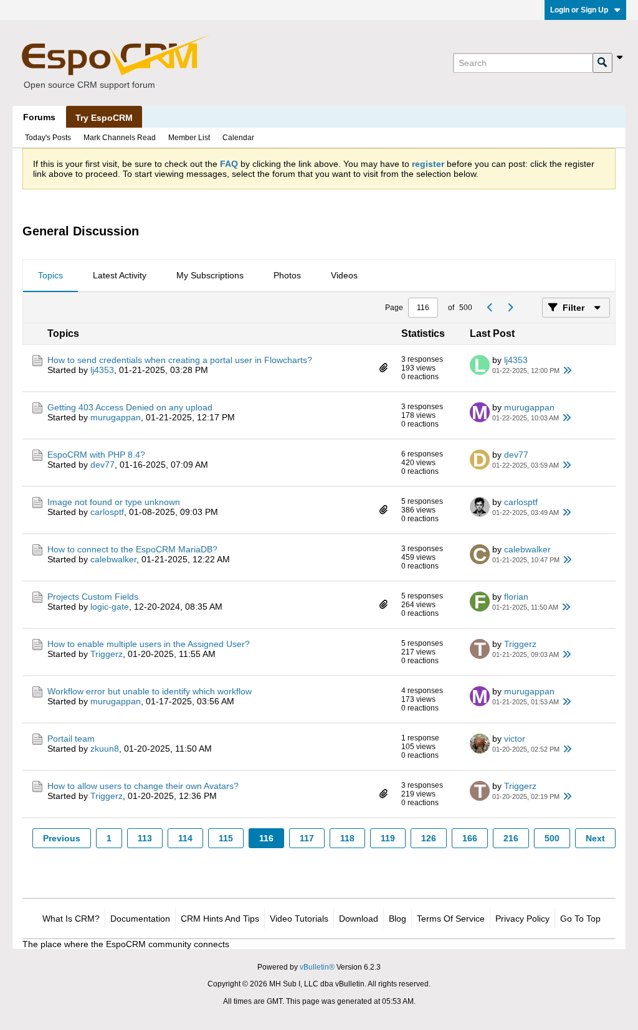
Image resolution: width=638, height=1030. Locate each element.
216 (510, 838)
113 (145, 838)
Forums (39, 117)
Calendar (238, 137)
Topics (50, 275)
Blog (397, 919)
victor (514, 739)
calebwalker (113, 559)
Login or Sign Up (579, 10)
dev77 (102, 465)
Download (358, 919)
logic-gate (109, 607)
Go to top (580, 919)
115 (226, 838)
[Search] (602, 63)
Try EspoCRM (104, 118)
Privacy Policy (522, 919)
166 (469, 838)
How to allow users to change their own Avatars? (143, 786)
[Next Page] (509, 308)
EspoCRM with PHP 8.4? (96, 455)
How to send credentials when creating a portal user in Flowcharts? (179, 360)
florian (516, 597)
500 (552, 838)
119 (388, 838)
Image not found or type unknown (113, 502)
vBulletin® (317, 967)
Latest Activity (119, 275)
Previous (61, 838)
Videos (344, 275)
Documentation (140, 919)
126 (428, 838)
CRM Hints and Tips (220, 919)
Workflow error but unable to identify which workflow (149, 691)
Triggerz (106, 654)
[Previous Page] (489, 308)
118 (347, 838)
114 (185, 838)
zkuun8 (104, 749)
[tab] (50, 276)
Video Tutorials (299, 919)
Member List (189, 137)
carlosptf (107, 512)
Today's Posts (48, 137)
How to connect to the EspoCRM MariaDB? (132, 549)
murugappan (115, 417)
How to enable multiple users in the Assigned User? (148, 644)
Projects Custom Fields (92, 597)
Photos (287, 275)
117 (307, 838)
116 (266, 838)
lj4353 (102, 370)
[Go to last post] (567, 371)
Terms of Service (451, 919)
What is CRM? (71, 919)
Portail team (71, 739)
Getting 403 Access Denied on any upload (129, 407)
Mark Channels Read (119, 137)
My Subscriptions (210, 275)
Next (595, 838)
